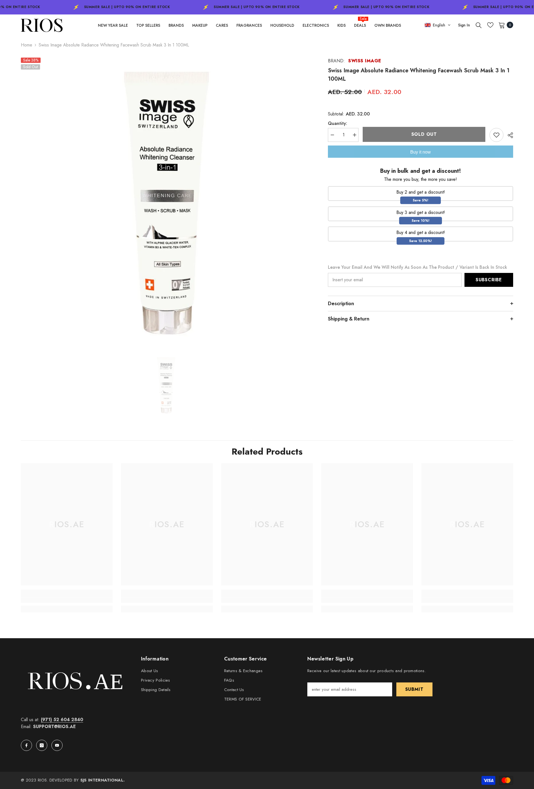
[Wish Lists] (490, 25)
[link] (67, 600)
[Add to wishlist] (496, 135)
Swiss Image (364, 61)
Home (26, 45)
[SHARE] (508, 135)
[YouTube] (57, 745)
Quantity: (337, 123)
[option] (166, 203)
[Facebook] (26, 745)
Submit (414, 689)
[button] (437, 25)
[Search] (478, 25)
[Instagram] (41, 745)
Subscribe (489, 280)
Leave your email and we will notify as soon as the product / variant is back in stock (417, 267)
